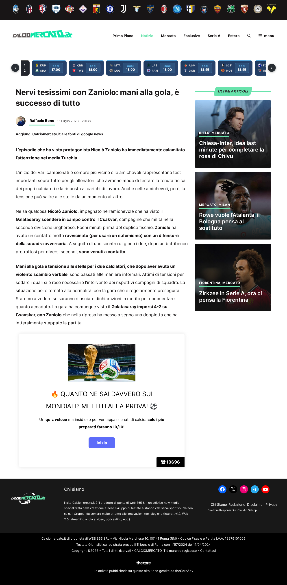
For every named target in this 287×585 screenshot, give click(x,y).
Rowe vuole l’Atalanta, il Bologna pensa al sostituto (229, 221)
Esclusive (191, 35)
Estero (234, 35)
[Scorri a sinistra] (15, 68)
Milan (224, 205)
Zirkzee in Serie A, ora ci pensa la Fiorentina (230, 296)
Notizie (147, 35)
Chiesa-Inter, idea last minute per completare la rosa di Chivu (231, 149)
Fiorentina (209, 283)
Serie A (214, 35)
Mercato (168, 35)
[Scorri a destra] (272, 68)
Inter (204, 133)
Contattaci (208, 550)
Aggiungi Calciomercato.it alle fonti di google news (59, 134)
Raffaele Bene (42, 120)
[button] (249, 35)
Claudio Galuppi (247, 510)
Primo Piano (123, 35)
